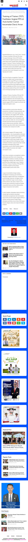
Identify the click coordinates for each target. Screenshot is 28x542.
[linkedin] (14, 319)
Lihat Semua (4, 313)
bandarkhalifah (23, 539)
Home (4, 11)
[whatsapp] (19, 323)
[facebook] (19, 1)
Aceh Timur (8, 11)
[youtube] (14, 323)
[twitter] (21, 1)
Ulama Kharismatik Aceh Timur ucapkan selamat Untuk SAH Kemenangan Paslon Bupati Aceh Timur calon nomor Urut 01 (17, 521)
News (11, 208)
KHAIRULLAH (6, 27)
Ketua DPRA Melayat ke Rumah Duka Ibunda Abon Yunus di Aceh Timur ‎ (13, 446)
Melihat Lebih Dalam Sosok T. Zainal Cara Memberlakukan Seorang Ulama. (16, 255)
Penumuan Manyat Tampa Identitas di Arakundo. (16, 515)
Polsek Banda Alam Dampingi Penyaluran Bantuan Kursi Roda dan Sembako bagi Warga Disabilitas (16, 467)
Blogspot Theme (10, 539)
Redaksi (12, 536)
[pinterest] (26, 1)
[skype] (23, 323)
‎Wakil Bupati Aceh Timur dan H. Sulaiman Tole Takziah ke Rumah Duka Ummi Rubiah (17, 460)
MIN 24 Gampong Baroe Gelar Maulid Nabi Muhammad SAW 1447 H (16, 248)
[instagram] (24, 1)
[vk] (5, 323)
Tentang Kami (19, 536)
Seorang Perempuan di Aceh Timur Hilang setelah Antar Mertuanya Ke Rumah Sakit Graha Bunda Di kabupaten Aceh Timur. (16, 528)
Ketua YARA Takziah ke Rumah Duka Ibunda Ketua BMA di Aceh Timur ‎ (16, 473)
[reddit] (19, 319)
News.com (16, 208)
